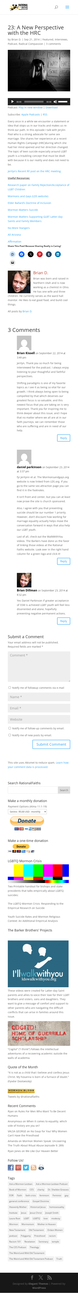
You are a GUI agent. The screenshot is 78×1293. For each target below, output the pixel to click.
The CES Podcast (17, 1247)
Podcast (12, 43)
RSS (45, 114)
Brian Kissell (26, 353)
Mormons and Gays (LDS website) (28, 196)
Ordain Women (55, 1230)
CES (32, 1189)
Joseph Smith (51, 1212)
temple (55, 1241)
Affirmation (14, 241)
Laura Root (14, 1218)
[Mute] (55, 101)
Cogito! (13, 1049)
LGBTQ (36, 1218)
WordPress (39, 1288)
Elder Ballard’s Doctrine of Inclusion (29, 203)
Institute (13, 1212)
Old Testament (36, 1230)
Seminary (43, 1241)
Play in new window (31, 107)
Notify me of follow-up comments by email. (38, 728)
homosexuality (56, 1207)
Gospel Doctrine (41, 1201)
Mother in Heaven (47, 1224)
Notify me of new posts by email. (32, 735)
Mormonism (28, 1224)
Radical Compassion (31, 43)
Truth (59, 1258)
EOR (11, 1195)
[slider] (63, 101)
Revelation (29, 1241)
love (46, 1218)
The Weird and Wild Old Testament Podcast (31, 1258)
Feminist (57, 1195)
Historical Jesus (38, 1207)
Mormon (13, 1224)
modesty (55, 1218)
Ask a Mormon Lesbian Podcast (51, 1184)
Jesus (23, 1212)
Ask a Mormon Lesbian (20, 1184)
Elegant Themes (38, 1283)
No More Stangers (19, 228)
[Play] (12, 101)
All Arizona (14, 234)
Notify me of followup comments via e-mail (38, 687)
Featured (47, 39)
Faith (19, 1195)
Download (52, 107)
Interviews (61, 39)
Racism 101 (15, 1241)
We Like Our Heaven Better (42, 1151)
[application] (39, 101)
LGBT (66, 995)
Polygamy (26, 1235)
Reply (63, 438)
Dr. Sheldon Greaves (58, 1189)
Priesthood (39, 1235)
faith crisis (31, 1195)
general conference (19, 1201)
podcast (13, 1235)
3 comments (53, 43)
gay (66, 1195)
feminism (44, 1195)
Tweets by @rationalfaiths (23, 1096)
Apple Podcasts (30, 114)
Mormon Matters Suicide (23, 210)
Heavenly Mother (18, 1207)
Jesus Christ (36, 1212)
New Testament (17, 1230)
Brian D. (16, 39)
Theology (34, 1247)
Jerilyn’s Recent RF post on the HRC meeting (34, 171)
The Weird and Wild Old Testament (26, 1253)
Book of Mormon (17, 1189)
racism (52, 1235)
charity (40, 1189)
